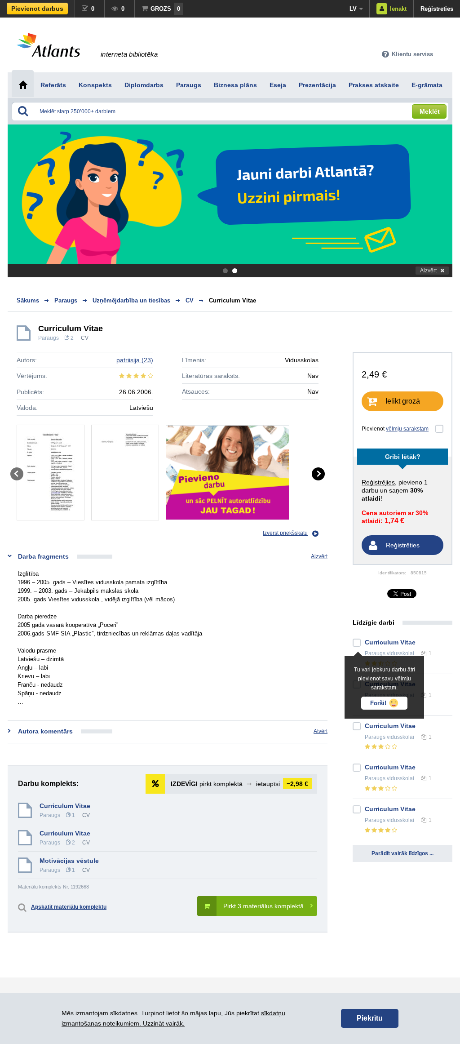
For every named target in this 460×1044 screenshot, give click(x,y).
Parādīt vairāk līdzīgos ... (402, 853)
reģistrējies (378, 482)
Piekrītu (370, 1018)
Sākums (28, 300)
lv (353, 8)
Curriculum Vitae (232, 300)
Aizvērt (428, 270)
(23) (134, 360)
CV (84, 338)
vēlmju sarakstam (407, 429)
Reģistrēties (436, 8)
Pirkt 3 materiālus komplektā (263, 906)
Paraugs (48, 338)
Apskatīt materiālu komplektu (68, 907)
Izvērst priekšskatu (285, 533)
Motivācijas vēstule (69, 860)
